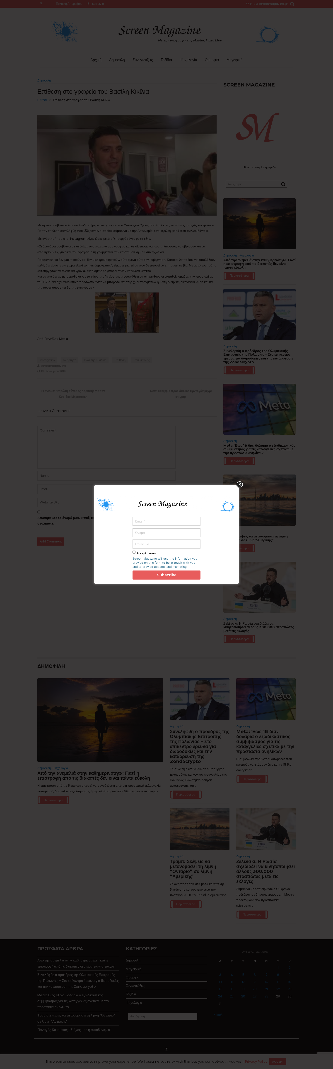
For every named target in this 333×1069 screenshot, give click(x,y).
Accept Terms (146, 553)
